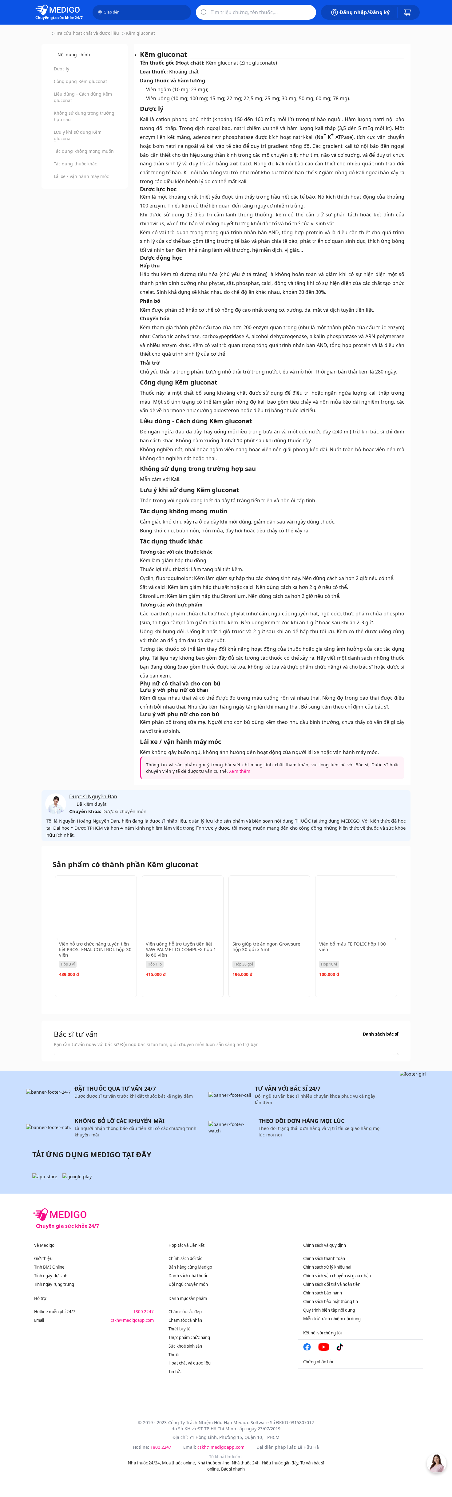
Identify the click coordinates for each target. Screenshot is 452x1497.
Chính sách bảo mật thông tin (330, 1301)
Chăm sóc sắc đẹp (185, 1311)
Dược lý (61, 69)
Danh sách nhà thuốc (188, 1275)
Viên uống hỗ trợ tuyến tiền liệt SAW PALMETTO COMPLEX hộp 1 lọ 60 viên (181, 949)
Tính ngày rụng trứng (54, 1284)
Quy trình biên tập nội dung (329, 1310)
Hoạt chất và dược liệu (189, 1363)
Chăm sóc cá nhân (185, 1320)
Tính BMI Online (49, 1267)
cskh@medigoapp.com (132, 1320)
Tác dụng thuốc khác (75, 164)
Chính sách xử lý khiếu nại (327, 1267)
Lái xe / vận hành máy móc (81, 176)
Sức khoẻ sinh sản (185, 1346)
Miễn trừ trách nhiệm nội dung (332, 1318)
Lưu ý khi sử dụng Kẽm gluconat (77, 135)
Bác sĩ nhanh (233, 1469)
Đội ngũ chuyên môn (188, 1284)
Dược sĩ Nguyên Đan (93, 796)
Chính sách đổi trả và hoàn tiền (332, 1284)
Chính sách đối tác (185, 1258)
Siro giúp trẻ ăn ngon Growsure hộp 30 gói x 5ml (266, 946)
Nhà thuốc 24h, (246, 1463)
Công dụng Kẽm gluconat (80, 81)
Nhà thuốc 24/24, (144, 1463)
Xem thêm (239, 771)
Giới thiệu (43, 1258)
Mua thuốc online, (179, 1463)
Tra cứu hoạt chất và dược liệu (87, 33)
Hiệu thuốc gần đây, (280, 1463)
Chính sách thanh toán (324, 1258)
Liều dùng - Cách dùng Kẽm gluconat (83, 97)
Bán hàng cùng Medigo (190, 1267)
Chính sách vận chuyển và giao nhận (337, 1275)
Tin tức (175, 1371)
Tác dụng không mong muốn (84, 151)
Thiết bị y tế (180, 1329)
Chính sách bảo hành (322, 1293)
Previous (59, 937)
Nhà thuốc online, (214, 1463)
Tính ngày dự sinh (50, 1275)
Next (393, 937)
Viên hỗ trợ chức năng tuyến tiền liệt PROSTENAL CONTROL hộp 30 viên (95, 949)
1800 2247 (143, 1311)
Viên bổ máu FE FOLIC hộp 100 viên (352, 946)
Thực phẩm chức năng (189, 1337)
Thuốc (174, 1354)
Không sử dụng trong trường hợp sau (84, 116)
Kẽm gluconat (140, 33)
